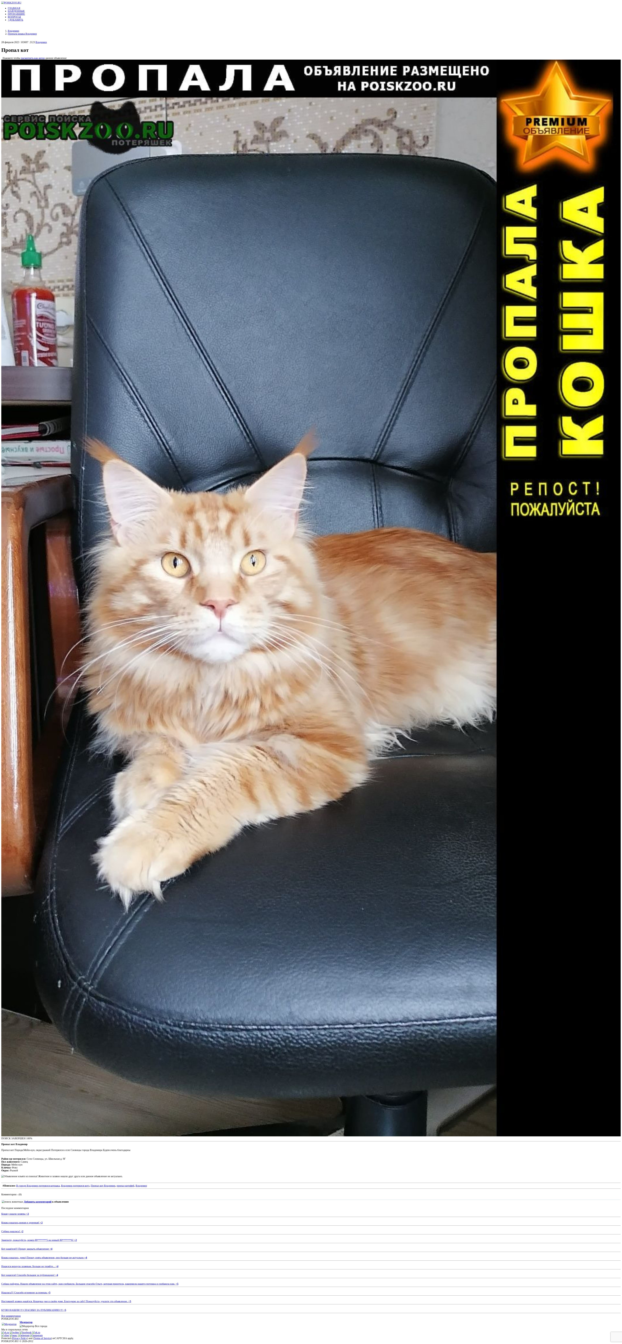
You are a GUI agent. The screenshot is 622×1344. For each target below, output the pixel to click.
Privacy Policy (19, 1338)
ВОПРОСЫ (14, 17)
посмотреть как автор (33, 58)
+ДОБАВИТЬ (15, 19)
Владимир (41, 42)
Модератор (26, 1322)
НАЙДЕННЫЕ (16, 11)
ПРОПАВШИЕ (16, 14)
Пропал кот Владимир (103, 1185)
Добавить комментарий (38, 1201)
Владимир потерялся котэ (75, 1185)
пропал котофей (125, 1185)
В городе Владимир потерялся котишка (38, 1185)
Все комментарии (11, 1316)
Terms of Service (42, 1338)
